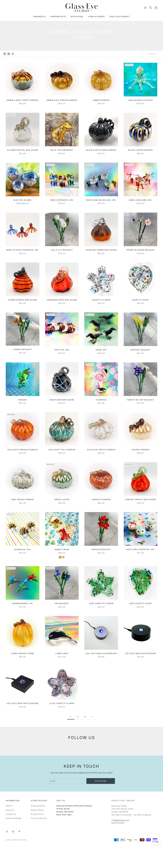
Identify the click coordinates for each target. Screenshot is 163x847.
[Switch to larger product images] (5, 54)
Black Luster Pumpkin (140, 150)
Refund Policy (37, 810)
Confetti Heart (140, 300)
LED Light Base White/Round (140, 653)
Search (9, 806)
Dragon (22, 400)
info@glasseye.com (120, 820)
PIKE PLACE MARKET (120, 17)
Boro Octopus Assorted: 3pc (22, 250)
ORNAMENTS (39, 17)
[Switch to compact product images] (13, 54)
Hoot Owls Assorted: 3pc (140, 549)
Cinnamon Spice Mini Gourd (62, 300)
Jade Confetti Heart (140, 603)
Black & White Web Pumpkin (101, 150)
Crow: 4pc (101, 350)
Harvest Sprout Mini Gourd (140, 499)
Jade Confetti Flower (101, 603)
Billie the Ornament (62, 150)
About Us (10, 810)
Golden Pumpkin (140, 450)
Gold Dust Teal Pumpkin (61, 450)
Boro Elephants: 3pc (61, 200)
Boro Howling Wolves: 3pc (101, 200)
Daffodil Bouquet (140, 350)
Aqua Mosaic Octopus (140, 100)
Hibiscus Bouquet (101, 549)
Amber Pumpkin (101, 100)
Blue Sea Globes (22, 200)
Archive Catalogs (13, 818)
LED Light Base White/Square (22, 703)
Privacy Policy (37, 814)
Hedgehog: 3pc (22, 549)
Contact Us (11, 814)
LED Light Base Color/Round (101, 653)
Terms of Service (39, 818)
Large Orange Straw (22, 653)
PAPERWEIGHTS (58, 17)
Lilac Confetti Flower (61, 703)
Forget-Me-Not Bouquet (140, 400)
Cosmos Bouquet (22, 349)
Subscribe (101, 781)
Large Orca (61, 653)
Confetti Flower (101, 300)
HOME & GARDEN (96, 17)
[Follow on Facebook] (7, 831)
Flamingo (101, 400)
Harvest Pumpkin (101, 499)
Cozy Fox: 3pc (61, 350)
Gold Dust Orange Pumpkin (22, 450)
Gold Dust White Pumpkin (101, 450)
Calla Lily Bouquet (62, 250)
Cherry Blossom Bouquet (140, 250)
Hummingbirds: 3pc (22, 603)
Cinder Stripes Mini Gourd (22, 300)
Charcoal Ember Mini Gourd (101, 250)
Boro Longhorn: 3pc (140, 200)
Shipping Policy (38, 806)
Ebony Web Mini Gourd (62, 400)
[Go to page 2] (92, 716)
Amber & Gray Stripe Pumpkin (23, 100)
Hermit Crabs (62, 549)
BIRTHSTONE (77, 17)
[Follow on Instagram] (13, 831)
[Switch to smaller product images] (9, 54)
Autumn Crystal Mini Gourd (22, 150)
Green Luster (61, 499)
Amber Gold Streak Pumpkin (61, 100)
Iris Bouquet (62, 603)
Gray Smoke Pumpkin (22, 499)
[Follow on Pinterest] (19, 831)
